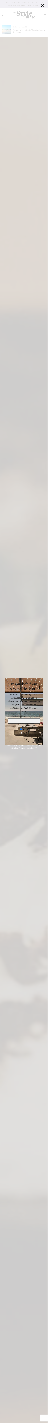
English (25, 733)
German (25, 729)
